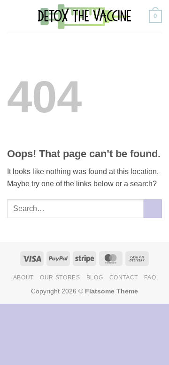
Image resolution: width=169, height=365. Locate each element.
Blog (94, 277)
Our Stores (60, 277)
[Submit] (153, 208)
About (23, 277)
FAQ (150, 277)
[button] (12, 16)
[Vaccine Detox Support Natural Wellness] (84, 16)
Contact (123, 277)
